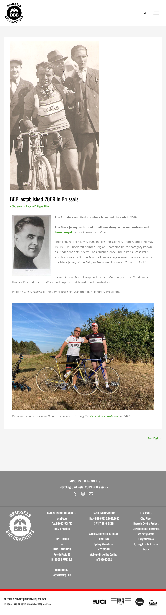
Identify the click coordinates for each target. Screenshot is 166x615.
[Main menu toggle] (156, 12)
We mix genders (146, 534)
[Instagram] (83, 494)
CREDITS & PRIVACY (13, 599)
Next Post (155, 438)
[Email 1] (91, 494)
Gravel (146, 549)
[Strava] (75, 494)
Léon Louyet (63, 232)
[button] (145, 13)
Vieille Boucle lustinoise (104, 416)
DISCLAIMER (30, 599)
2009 (9, 604)
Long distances (146, 539)
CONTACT (42, 599)
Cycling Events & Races (146, 544)
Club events (18, 206)
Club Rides (145, 518)
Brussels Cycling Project (146, 523)
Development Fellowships (146, 529)
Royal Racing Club (62, 575)
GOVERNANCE (62, 539)
